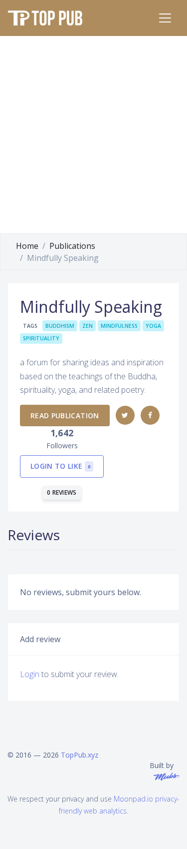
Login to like (60, 466)
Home (27, 245)
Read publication (64, 415)
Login (29, 674)
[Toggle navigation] (165, 18)
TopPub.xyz (79, 755)
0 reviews (62, 492)
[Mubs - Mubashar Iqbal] (165, 776)
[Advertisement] (93, 134)
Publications (72, 245)
